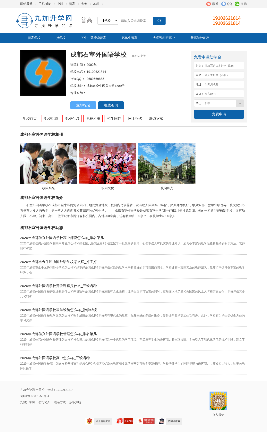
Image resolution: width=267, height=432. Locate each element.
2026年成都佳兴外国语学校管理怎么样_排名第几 (58, 334)
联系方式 (156, 119)
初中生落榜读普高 (93, 37)
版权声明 (75, 402)
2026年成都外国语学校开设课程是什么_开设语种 (58, 286)
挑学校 (60, 37)
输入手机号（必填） (217, 75)
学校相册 (93, 119)
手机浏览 (45, 3)
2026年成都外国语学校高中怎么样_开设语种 (55, 358)
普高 (72, 3)
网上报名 (135, 119)
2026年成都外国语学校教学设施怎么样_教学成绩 (58, 310)
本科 (96, 3)
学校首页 (30, 119)
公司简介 (44, 402)
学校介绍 (72, 119)
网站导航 (26, 3)
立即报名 (83, 105)
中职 (60, 3)
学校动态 (51, 119)
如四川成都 (211, 84)
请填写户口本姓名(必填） (220, 65)
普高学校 (34, 37)
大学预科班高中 (164, 37)
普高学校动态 (200, 37)
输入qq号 (210, 93)
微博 (215, 3)
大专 (84, 3)
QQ (229, 3)
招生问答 (114, 119)
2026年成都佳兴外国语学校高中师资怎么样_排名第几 (62, 238)
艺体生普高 (129, 37)
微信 (244, 3)
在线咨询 (111, 105)
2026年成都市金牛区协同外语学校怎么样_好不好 (58, 262)
